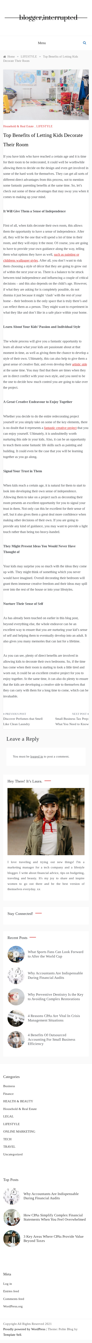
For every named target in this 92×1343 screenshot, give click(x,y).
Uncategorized (13, 1154)
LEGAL (8, 1116)
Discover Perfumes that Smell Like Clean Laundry (23, 721)
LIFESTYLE (44, 126)
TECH (7, 1139)
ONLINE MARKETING (19, 1131)
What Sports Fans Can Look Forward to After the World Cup (55, 954)
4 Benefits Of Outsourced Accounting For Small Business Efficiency (51, 1039)
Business (9, 1086)
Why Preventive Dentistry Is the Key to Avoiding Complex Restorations (55, 996)
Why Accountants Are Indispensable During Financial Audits (55, 975)
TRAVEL (9, 1146)
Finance (8, 1093)
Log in (7, 1283)
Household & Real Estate (18, 126)
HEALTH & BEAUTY (18, 1101)
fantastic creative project (60, 428)
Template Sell (12, 1334)
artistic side (79, 364)
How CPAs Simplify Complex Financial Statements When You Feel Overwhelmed (55, 1217)
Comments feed (13, 1299)
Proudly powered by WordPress (24, 1329)
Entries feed (11, 1291)
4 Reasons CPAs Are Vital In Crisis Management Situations (54, 1018)
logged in (36, 756)
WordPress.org (13, 1306)
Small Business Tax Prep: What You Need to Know (72, 721)
